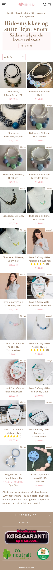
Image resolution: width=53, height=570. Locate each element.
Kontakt (25, 523)
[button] (38, 264)
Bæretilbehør (22, 13)
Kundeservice (25, 515)
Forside (10, 13)
